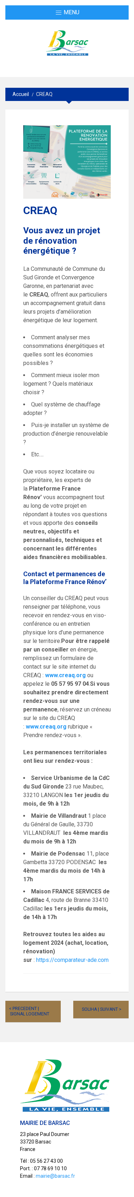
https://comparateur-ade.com (72, 960)
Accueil (21, 94)
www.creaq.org (65, 675)
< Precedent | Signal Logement (29, 1011)
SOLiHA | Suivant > (101, 1009)
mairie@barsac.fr (55, 1176)
